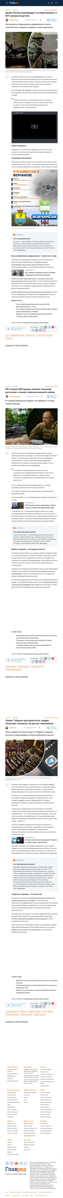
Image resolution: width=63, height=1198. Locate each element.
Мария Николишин (15, 396)
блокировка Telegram (34, 1011)
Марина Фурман (14, 1072)
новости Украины (24, 666)
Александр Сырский (37, 666)
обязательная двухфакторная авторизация (33, 919)
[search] (56, 3)
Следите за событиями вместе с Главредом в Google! (18, 328)
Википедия (21, 250)
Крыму (41, 1128)
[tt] (36, 330)
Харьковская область (17, 335)
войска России (31, 335)
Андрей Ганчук (14, 20)
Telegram (51, 784)
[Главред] (14, 3)
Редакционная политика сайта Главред (36, 322)
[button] (6, 3)
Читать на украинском (51, 10)
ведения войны (35, 560)
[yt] (52, 327)
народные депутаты (12, 1011)
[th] (45, 327)
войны (32, 453)
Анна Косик (13, 727)
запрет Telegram (47, 1011)
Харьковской (37, 77)
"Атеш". (28, 1133)
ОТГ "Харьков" (26, 90)
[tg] (49, 327)
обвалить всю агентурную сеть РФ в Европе (26, 929)
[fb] (32, 330)
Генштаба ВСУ (35, 465)
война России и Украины (45, 335)
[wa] (41, 327)
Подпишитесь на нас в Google (53, 20)
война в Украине (11, 666)
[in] (44, 330)
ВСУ (7, 335)
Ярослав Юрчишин (26, 1014)
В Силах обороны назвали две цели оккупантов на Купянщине (32, 292)
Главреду (21, 800)
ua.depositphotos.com (10, 779)
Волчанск (9, 338)
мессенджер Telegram (12, 1014)
